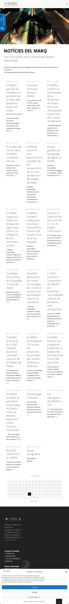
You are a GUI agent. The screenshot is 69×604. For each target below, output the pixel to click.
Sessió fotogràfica (33, 452)
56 (33, 491)
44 (46, 488)
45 (49, 488)
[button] (66, 572)
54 (26, 491)
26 (39, 485)
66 (13, 494)
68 (19, 494)
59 (43, 491)
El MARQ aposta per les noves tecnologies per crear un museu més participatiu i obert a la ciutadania (34, 288)
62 (53, 491)
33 (10, 488)
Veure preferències (34, 597)
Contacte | (17, 532)
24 (33, 485)
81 (31, 497)
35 (16, 488)
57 (36, 491)
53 (23, 491)
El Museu (7, 525)
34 (13, 488)
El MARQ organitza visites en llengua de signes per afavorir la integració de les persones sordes (12, 229)
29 (49, 485)
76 (46, 494)
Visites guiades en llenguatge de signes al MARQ (54, 154)
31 (56, 485)
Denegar (34, 592)
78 (53, 494)
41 (36, 488)
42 (39, 488)
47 (56, 488)
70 (26, 494)
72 (33, 494)
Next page (33, 501)
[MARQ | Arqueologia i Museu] (11, 4)
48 (59, 488)
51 (16, 491)
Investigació (8, 530)
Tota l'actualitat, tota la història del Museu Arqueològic (29, 58)
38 (26, 488)
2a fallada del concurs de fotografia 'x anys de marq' (14, 281)
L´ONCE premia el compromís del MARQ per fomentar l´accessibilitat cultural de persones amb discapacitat (55, 291)
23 (29, 485)
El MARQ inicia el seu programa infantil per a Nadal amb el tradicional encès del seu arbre (55, 349)
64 (59, 491)
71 (29, 494)
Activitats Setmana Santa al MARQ (32, 90)
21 (23, 485)
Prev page (35, 476)
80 (59, 494)
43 (43, 488)
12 (46, 481)
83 (38, 497)
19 (16, 485)
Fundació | (9, 532)
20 (19, 485)
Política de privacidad (39, 601)
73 (36, 494)
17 (10, 485)
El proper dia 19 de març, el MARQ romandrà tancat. (14, 154)
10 (39, 481)
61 (49, 491)
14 (53, 481)
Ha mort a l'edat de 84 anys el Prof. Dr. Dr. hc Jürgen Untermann (54, 222)
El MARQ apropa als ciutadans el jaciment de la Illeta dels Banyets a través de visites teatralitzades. (14, 99)
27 (43, 485)
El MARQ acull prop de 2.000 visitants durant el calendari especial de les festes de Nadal (14, 351)
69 (23, 494)
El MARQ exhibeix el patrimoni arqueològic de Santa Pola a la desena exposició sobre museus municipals (13, 412)
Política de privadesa (12, 535)
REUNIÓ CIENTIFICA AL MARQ (13, 454)
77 (49, 494)
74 (39, 494)
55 (29, 491)
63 (56, 491)
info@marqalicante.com (13, 537)
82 (34, 497)
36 (19, 488)
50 (13, 491)
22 (26, 485)
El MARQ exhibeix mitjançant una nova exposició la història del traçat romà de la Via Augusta (34, 227)
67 (16, 494)
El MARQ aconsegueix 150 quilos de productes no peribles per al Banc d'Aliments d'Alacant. (34, 351)
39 (29, 488)
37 (23, 488)
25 (36, 485)
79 (56, 494)
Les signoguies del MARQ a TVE (54, 399)
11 (43, 481)
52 (19, 491)
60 (46, 491)
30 (53, 485)
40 (33, 488)
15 (56, 481)
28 (46, 485)
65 (10, 494)
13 (49, 481)
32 (59, 485)
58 (39, 491)
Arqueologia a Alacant (34, 395)
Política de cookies (28, 601)
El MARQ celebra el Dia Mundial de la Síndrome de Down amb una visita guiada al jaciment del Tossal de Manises (54, 103)
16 (59, 481)
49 (10, 491)
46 (53, 488)
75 (43, 494)
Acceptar (34, 587)
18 (13, 485)
